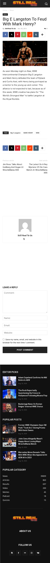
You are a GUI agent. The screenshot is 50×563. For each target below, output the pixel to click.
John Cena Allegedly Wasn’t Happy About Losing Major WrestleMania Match (30, 441)
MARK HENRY (28, 133)
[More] (42, 34)
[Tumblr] (36, 34)
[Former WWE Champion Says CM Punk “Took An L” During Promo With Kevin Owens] (9, 428)
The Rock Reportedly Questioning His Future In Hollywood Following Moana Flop (32, 393)
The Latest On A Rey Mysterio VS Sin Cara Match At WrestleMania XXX (37, 168)
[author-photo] (25, 232)
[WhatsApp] (23, 34)
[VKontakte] (38, 553)
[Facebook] (5, 34)
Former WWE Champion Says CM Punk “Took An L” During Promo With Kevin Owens (32, 427)
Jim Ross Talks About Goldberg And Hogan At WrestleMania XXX (13, 167)
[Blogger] (12, 553)
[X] (11, 34)
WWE (37, 133)
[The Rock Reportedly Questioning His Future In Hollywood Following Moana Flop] (9, 394)
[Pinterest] (17, 34)
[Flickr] (25, 553)
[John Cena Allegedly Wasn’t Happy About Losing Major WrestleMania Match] (9, 442)
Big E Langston (15, 133)
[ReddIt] (30, 34)
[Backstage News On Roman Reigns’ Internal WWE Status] (9, 407)
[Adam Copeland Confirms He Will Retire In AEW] (9, 381)
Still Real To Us (10, 29)
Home (5, 10)
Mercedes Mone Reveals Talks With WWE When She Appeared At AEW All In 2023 (32, 455)
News (12, 10)
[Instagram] (31, 553)
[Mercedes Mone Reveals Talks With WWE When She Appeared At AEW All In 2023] (9, 455)
